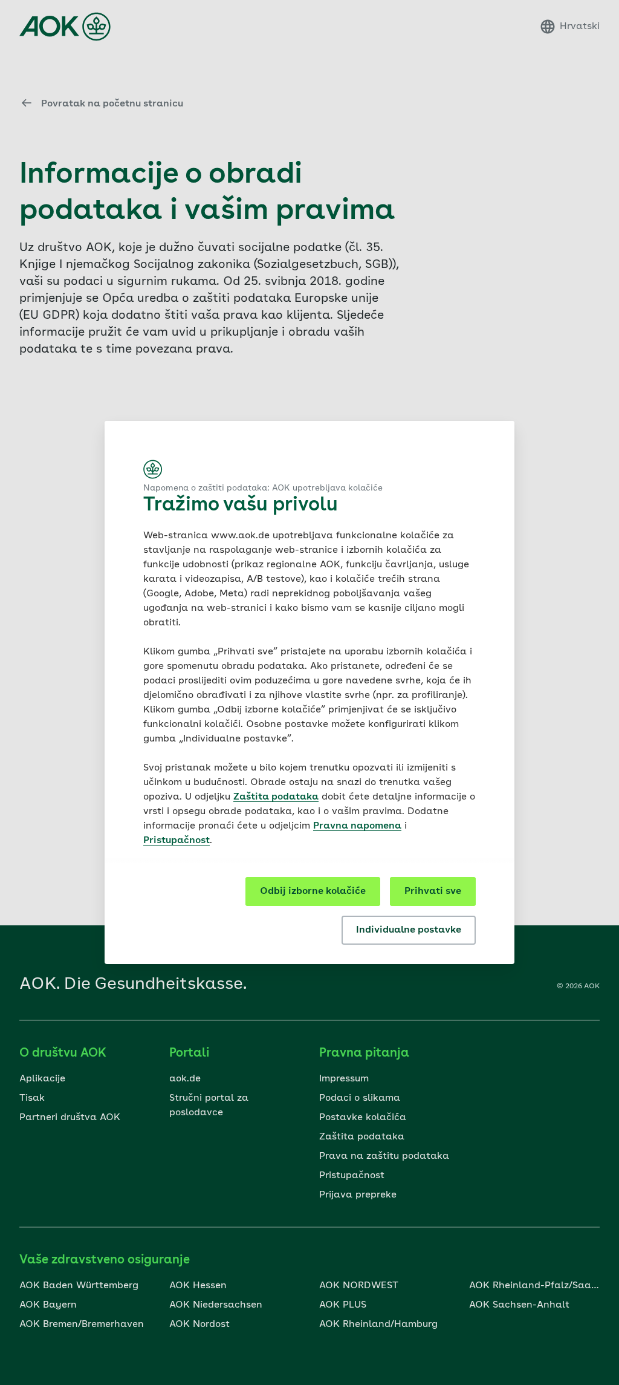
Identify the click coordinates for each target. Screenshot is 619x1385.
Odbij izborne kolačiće (313, 891)
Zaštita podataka (276, 797)
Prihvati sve (432, 891)
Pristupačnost (176, 841)
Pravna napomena (357, 826)
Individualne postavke (408, 930)
